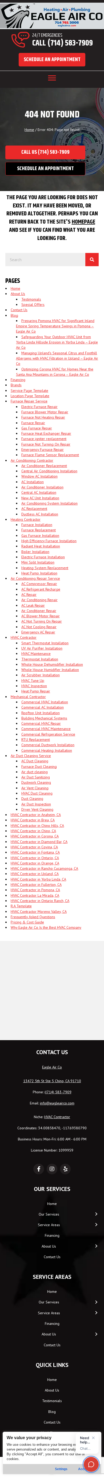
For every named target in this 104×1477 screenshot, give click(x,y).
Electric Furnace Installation (43, 557)
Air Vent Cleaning (35, 788)
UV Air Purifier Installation (41, 648)
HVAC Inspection (34, 685)
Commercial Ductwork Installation (47, 744)
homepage (83, 222)
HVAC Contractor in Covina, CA (34, 847)
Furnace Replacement (38, 530)
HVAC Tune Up (32, 680)
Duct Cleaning (32, 798)
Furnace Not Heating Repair (43, 417)
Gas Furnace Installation (40, 535)
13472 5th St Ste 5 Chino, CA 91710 (52, 1081)
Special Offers (33, 304)
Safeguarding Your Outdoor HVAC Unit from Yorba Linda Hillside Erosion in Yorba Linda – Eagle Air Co (57, 342)
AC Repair (29, 594)
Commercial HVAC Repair (41, 723)
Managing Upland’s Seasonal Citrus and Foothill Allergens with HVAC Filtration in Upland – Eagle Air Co (57, 358)
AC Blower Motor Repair (40, 616)
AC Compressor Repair (39, 583)
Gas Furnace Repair (36, 428)
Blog (14, 315)
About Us (18, 293)
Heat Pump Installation (39, 573)
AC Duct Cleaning (34, 761)
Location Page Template (30, 395)
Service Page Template (29, 390)
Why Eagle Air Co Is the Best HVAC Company (46, 927)
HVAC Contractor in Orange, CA (35, 863)
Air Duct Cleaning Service (31, 755)
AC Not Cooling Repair (39, 626)
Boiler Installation (35, 551)
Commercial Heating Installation (46, 750)
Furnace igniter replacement (43, 438)
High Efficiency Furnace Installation (49, 540)
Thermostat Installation (39, 659)
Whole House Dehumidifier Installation (52, 664)
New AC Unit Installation (40, 498)
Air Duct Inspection (36, 804)
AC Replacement (34, 508)
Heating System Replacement (44, 567)
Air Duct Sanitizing (35, 777)
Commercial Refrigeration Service (48, 734)
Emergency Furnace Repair (42, 449)
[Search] (92, 259)
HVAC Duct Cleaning (37, 793)
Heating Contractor (26, 519)
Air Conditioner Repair (38, 610)
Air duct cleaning (34, 771)
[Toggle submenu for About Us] (96, 1246)
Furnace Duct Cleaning (39, 766)
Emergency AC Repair (38, 632)
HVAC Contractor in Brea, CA (33, 820)
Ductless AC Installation (39, 514)
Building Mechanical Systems (44, 718)
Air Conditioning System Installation (49, 503)
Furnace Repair (33, 422)
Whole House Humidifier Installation (50, 669)
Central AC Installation (38, 492)
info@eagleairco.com (57, 1103)
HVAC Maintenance (36, 653)
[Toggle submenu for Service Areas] (96, 1225)
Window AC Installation (39, 476)
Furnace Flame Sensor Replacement (50, 454)
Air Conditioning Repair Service (35, 578)
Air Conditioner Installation (42, 487)
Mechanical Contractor (28, 696)
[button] (52, 59)
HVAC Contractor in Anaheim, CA (36, 814)
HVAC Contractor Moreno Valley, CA (39, 911)
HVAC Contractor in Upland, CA (35, 873)
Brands (16, 385)
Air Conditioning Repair (39, 599)
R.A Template (21, 906)
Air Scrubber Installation (40, 675)
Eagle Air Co (52, 1067)
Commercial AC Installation (42, 707)
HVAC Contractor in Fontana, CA (35, 852)
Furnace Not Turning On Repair (45, 444)
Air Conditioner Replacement (44, 465)
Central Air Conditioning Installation (49, 471)
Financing (18, 379)
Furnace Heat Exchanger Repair (46, 433)
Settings (61, 1469)
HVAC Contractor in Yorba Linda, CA (38, 879)
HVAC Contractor (24, 637)
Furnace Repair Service (29, 401)
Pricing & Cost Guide (27, 922)
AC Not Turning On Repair (41, 621)
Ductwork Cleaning (36, 782)
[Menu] (52, 78)
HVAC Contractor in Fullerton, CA (36, 884)
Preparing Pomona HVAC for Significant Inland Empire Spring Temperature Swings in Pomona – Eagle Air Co (55, 326)
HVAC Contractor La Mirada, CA (35, 895)
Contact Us (19, 309)
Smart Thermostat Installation (45, 643)
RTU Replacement (35, 739)
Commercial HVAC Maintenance (46, 728)
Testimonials (31, 299)
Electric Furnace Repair (39, 406)
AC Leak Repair (33, 605)
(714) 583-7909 (58, 1092)
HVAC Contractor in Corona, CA (35, 836)
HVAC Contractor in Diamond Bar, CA (39, 841)
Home (29, 129)
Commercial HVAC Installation (44, 702)
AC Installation (32, 481)
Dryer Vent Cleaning (37, 809)
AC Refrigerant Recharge (40, 589)
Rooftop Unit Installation (40, 712)
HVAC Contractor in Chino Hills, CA (37, 825)
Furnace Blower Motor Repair (44, 412)
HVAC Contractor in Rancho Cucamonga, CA (44, 868)
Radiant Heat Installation (40, 546)
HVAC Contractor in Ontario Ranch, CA (40, 900)
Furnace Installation (36, 524)
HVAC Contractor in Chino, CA (33, 830)
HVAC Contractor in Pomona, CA (35, 889)
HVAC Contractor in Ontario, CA (35, 857)
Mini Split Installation (37, 562)
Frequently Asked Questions (33, 916)
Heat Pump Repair (35, 691)
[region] (52, 1453)
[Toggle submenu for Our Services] (96, 1214)
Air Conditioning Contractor (32, 460)
